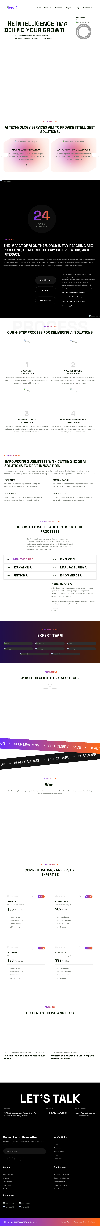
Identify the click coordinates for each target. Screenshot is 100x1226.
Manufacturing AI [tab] (70, 567)
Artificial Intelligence (46, 843)
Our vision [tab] (45, 290)
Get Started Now (23, 45)
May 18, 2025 (39, 1052)
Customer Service (53, 746)
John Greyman (26, 655)
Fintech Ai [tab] (18, 575)
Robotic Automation (61, 1174)
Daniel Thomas (10, 650)
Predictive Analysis (60, 1185)
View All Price (49, 883)
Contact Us (87, 8)
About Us (47, 8)
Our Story (6, 1178)
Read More (10, 1066)
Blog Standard (59, 1152)
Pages (68, 8)
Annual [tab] (34, 897)
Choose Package (15, 933)
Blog (77, 8)
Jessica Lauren (42, 645)
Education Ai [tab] (20, 567)
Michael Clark (73, 650)
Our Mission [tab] (45, 280)
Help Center (7, 1185)
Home (39, 8)
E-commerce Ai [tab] (68, 575)
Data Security (59, 1189)
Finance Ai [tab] (64, 559)
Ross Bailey (56, 655)
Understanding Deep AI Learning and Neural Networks (25, 1057)
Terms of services (80, 1222)
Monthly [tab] (41, 897)
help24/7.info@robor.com (85, 1113)
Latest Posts (7, 1182)
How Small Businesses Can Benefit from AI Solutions (73, 1057)
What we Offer (8, 1174)
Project (56, 1155)
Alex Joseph (40, 650)
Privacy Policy (66, 1222)
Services (58, 8)
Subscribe (39, 1151)
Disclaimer (92, 1222)
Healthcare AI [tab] (20, 559)
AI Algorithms (15, 763)
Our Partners (7, 1189)
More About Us (29, 229)
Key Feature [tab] (45, 300)
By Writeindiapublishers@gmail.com (18, 1052)
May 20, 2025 (87, 1052)
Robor (20, 1222)
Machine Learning (60, 1182)
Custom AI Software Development (26, 150)
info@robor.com (82, 1116)
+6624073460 (56, 1113)
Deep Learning (15, 744)
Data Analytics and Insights (74, 150)
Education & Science (61, 1178)
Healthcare (89, 748)
